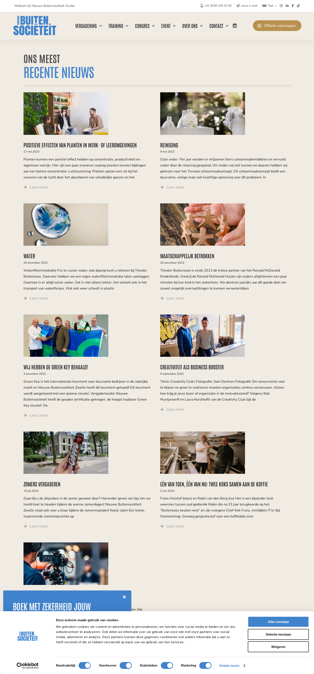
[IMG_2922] (65, 433)
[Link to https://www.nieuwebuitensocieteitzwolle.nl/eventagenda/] (235, 25)
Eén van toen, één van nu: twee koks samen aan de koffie (214, 483)
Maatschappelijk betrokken (187, 255)
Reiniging (169, 144)
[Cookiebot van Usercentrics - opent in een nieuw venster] (27, 665)
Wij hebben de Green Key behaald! (55, 366)
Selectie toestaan (278, 634)
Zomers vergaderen (41, 483)
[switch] (126, 665)
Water (29, 255)
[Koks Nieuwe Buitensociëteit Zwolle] (202, 433)
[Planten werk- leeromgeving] (65, 94)
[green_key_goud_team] (65, 316)
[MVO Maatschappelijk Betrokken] (202, 205)
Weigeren (278, 647)
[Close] (124, 597)
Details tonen (229, 665)
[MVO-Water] (65, 205)
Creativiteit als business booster (192, 366)
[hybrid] (65, 544)
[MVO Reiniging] (202, 94)
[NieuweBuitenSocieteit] (34, 17)
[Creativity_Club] (202, 316)
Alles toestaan (278, 622)
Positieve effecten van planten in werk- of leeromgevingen (80, 144)
